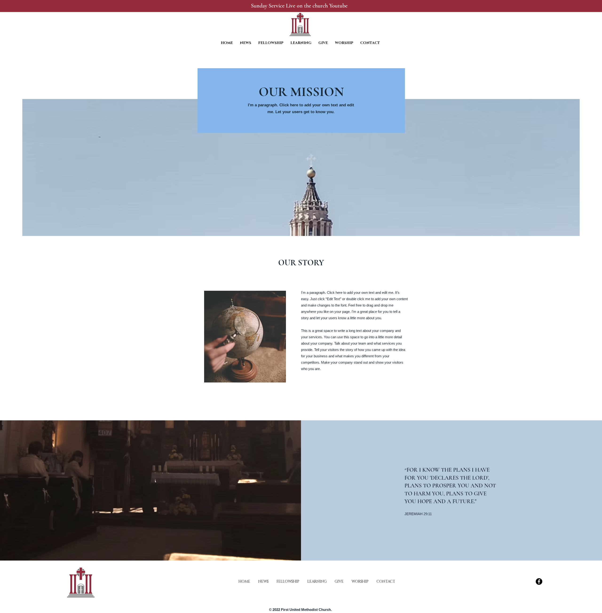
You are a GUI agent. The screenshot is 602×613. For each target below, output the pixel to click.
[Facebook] (539, 581)
